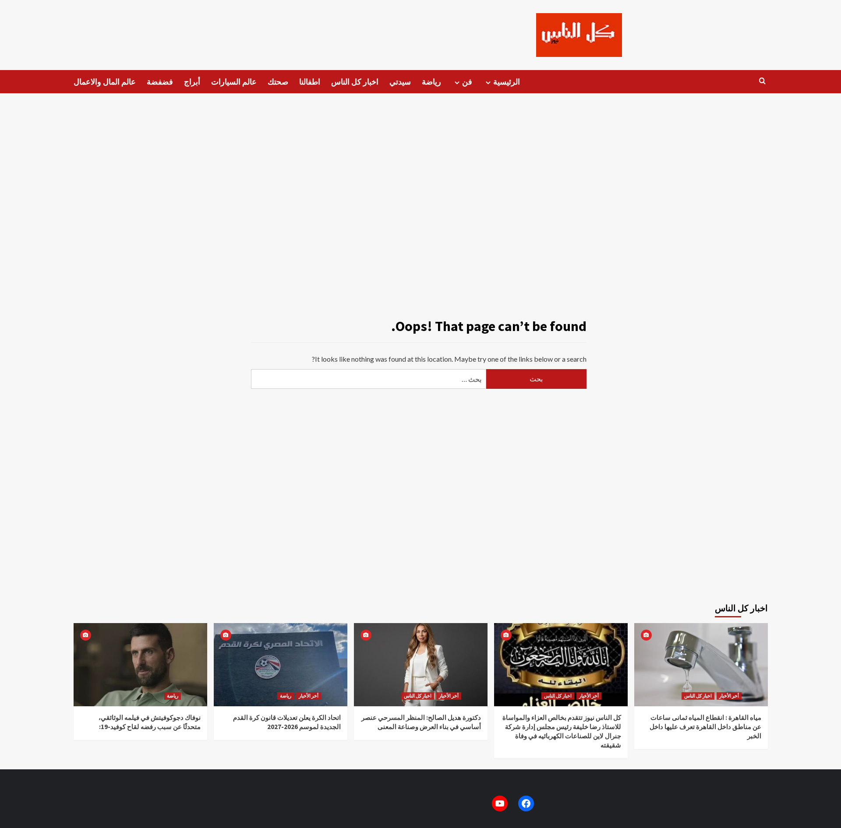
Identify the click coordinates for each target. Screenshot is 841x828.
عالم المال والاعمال (105, 82)
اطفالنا (309, 82)
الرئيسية (506, 82)
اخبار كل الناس (354, 82)
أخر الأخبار (308, 696)
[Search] (762, 81)
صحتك (278, 82)
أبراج (192, 82)
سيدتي (400, 82)
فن (467, 82)
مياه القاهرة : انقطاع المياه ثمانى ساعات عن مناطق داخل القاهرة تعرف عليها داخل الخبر (705, 726)
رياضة (431, 82)
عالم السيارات (234, 82)
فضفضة (160, 82)
